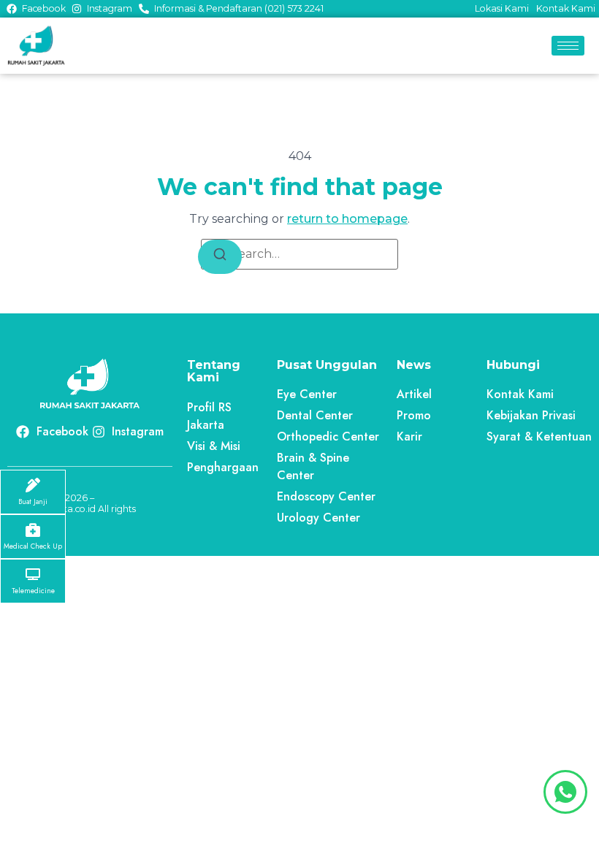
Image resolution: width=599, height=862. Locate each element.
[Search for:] (299, 254)
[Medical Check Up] (33, 529)
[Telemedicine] (33, 574)
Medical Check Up (33, 546)
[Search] (220, 257)
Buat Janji (32, 502)
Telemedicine (33, 591)
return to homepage (347, 219)
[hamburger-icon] (568, 46)
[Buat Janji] (33, 485)
